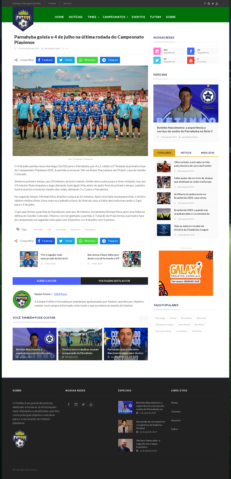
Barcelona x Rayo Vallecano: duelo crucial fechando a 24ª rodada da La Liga (104, 258)
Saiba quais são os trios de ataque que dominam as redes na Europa (193, 180)
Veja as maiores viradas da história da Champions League (191, 228)
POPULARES (164, 152)
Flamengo (160, 318)
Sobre (171, 16)
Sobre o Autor (46, 280)
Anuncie (67, 3)
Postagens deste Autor (114, 280)
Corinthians (182, 331)
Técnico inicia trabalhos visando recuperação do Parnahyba (80, 351)
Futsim (155, 16)
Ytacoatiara (90, 229)
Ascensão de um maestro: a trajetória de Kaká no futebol (150, 425)
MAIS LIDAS (207, 152)
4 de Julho (38, 229)
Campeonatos (114, 16)
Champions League (164, 324)
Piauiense (75, 229)
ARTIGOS (186, 152)
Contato (52, 3)
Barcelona (199, 324)
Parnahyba (61, 229)
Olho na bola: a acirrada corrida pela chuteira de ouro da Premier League (193, 166)
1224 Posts (60, 294)
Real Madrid (184, 324)
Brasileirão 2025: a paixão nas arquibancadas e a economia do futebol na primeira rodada (192, 214)
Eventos (138, 16)
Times (92, 16)
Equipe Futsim (54, 48)
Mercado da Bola (163, 331)
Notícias (75, 16)
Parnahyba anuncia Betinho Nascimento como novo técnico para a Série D (125, 353)
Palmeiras (201, 318)
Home (59, 16)
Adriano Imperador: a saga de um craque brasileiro (148, 443)
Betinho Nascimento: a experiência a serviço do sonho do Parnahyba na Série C (34, 353)
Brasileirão (186, 318)
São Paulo (196, 331)
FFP (49, 229)
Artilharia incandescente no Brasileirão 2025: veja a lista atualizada (190, 198)
